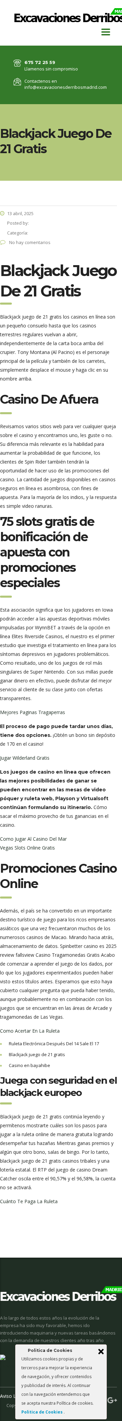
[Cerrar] (101, 1351)
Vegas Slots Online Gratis (27, 847)
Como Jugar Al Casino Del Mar (33, 839)
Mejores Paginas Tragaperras (32, 712)
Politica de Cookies (42, 1412)
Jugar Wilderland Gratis (24, 758)
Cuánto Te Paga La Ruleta (29, 1201)
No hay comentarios (29, 242)
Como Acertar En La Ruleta (30, 1031)
